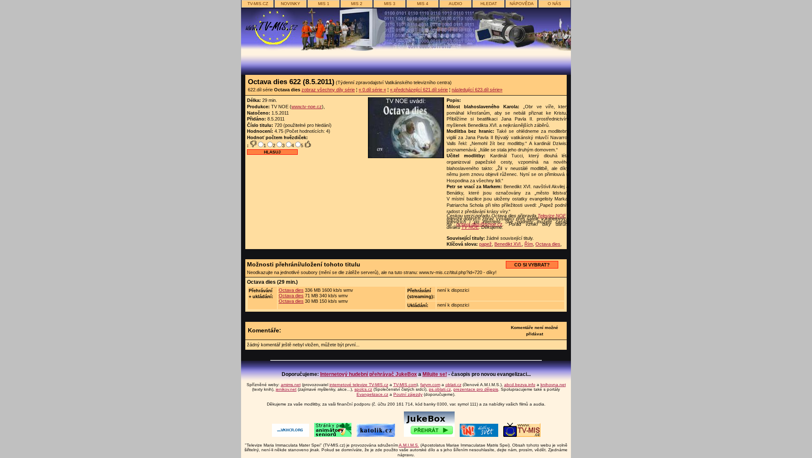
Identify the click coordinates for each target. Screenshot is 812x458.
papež (485, 244)
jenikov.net (286, 389)
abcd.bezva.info (519, 384)
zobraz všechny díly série (328, 89)
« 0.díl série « (372, 89)
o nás (554, 3)
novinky (290, 3)
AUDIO (455, 3)
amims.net (291, 384)
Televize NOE (552, 215)
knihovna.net (553, 384)
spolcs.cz (363, 389)
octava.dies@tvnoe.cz (479, 224)
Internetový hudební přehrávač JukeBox (368, 374)
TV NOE (470, 227)
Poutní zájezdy (407, 394)
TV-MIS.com (405, 384)
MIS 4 (422, 3)
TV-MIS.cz (257, 3)
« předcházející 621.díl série (419, 89)
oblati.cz (453, 384)
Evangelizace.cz (372, 394)
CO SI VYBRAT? (532, 264)
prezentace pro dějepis (475, 389)
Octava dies (547, 244)
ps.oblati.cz (440, 389)
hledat (488, 3)
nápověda (522, 3)
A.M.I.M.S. (409, 445)
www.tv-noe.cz (306, 106)
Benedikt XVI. (508, 244)
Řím (528, 244)
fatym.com (430, 384)
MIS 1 (323, 3)
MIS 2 (356, 3)
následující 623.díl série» (477, 89)
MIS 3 (389, 3)
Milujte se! (434, 374)
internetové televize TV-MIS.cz (358, 384)
